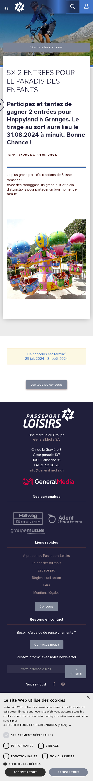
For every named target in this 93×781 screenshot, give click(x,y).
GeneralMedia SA (46, 439)
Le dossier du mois (46, 563)
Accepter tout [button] (25, 772)
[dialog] (46, 737)
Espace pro (46, 570)
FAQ (46, 585)
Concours (46, 606)
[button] (46, 725)
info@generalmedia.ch (47, 470)
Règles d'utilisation (46, 578)
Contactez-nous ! (46, 645)
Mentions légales (46, 592)
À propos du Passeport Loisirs (46, 555)
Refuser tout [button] (68, 772)
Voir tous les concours (46, 47)
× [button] (88, 697)
